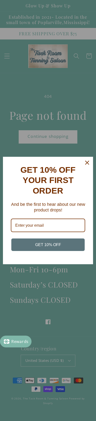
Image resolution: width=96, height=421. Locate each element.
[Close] (87, 163)
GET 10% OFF (48, 245)
